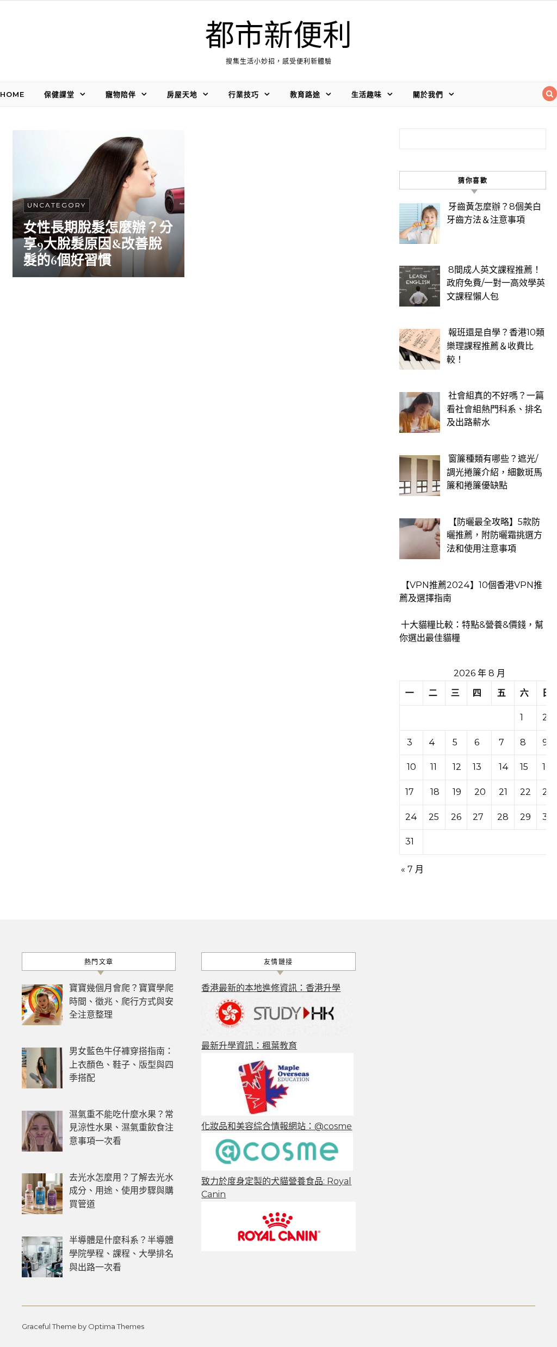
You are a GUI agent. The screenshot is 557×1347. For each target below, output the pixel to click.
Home (12, 94)
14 (504, 767)
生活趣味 (366, 94)
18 (435, 792)
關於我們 (428, 94)
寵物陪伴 (121, 94)
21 (503, 792)
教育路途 (305, 94)
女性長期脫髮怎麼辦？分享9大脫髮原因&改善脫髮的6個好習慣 (98, 243)
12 (457, 767)
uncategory (56, 205)
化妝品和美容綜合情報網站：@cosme (276, 1126)
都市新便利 (278, 36)
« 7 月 (412, 869)
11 (433, 767)
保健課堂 (59, 94)
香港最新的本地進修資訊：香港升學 (271, 988)
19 (457, 792)
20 (480, 792)
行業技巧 (243, 94)
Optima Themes (116, 1326)
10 (411, 767)
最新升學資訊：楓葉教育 (249, 1045)
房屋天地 (182, 94)
